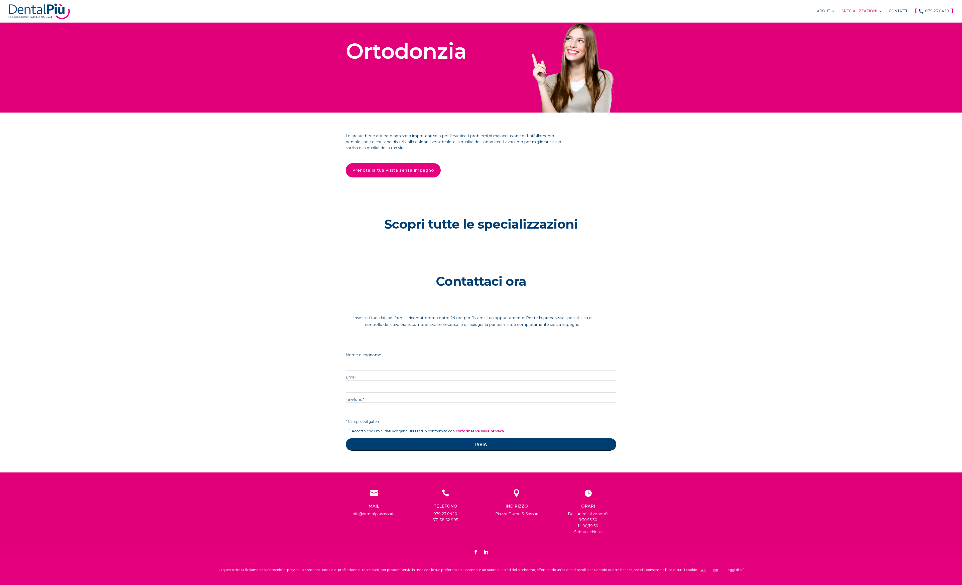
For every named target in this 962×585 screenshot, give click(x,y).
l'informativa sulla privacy (480, 431)
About (823, 11)
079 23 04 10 (934, 11)
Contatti (898, 11)
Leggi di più (735, 570)
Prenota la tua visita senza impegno (393, 170)
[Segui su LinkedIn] (486, 552)
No (715, 570)
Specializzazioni (859, 11)
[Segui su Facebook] (476, 552)
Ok (703, 570)
